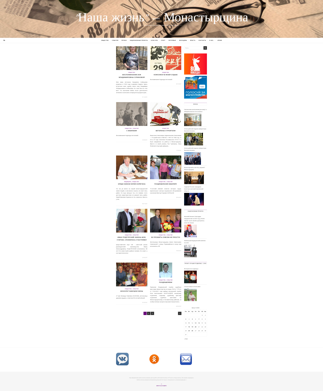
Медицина (127, 181)
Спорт (163, 40)
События (115, 40)
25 (189, 330)
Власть (192, 40)
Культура (154, 40)
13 (195, 323)
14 (199, 323)
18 (189, 327)
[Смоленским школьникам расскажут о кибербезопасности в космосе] (192, 119)
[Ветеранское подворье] (190, 277)
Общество (105, 40)
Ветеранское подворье (191, 269)
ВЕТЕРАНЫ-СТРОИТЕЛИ (166, 131)
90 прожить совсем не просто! (165, 237)
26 (192, 330)
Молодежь (183, 40)
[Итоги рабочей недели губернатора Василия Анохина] (193, 139)
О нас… (211, 40)
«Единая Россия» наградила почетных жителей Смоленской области (193, 189)
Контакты (202, 40)
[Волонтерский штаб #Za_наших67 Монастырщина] (194, 177)
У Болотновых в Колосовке (192, 286)
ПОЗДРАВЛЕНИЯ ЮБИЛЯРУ (165, 184)
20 (195, 327)
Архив (220, 40)
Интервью (172, 40)
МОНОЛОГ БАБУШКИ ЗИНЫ (131, 291)
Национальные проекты (139, 40)
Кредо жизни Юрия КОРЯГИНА (131, 184)
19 (192, 327)
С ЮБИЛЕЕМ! (131, 131)
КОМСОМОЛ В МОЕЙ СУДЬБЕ (166, 75)
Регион (124, 40)
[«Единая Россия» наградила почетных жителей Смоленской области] (194, 199)
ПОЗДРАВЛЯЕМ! (165, 282)
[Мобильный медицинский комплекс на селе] (190, 251)
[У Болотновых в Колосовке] (190, 295)
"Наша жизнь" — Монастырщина (161, 18)
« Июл (186, 339)
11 (189, 323)
